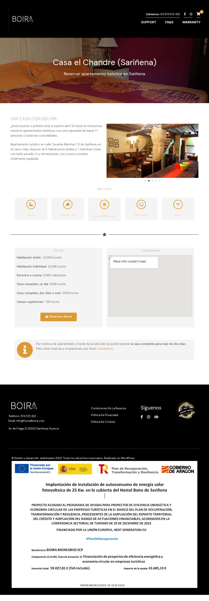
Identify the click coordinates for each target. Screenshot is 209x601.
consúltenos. (106, 348)
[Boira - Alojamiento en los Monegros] (22, 20)
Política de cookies (103, 422)
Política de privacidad (104, 415)
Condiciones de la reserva (108, 408)
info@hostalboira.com (30, 421)
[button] (111, 150)
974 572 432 (28, 416)
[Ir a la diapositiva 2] (148, 180)
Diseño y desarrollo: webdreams (34, 458)
